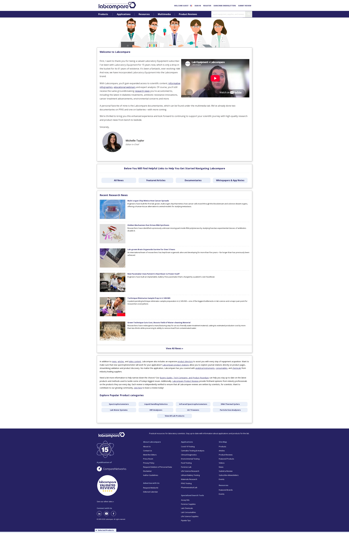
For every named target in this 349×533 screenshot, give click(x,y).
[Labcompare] (117, 5)
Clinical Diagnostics (189, 454)
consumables (221, 368)
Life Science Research (190, 471)
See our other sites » (105, 501)
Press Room (148, 459)
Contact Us (147, 450)
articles (121, 361)
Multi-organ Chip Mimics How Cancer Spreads (148, 200)
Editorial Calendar (150, 492)
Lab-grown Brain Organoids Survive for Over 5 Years (151, 249)
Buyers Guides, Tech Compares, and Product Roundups (184, 377)
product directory (185, 361)
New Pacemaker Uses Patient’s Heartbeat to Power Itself (153, 274)
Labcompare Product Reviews (185, 381)
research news (142, 90)
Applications (123, 14)
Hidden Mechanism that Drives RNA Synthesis (148, 225)
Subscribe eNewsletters (224, 6)
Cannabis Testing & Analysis (192, 450)
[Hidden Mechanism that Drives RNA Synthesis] (112, 242)
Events (221, 479)
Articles (222, 450)
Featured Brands (226, 490)
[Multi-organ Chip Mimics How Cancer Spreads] (112, 218)
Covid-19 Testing (188, 446)
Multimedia (164, 14)
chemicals (236, 368)
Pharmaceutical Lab (189, 487)
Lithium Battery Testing (190, 475)
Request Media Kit (150, 487)
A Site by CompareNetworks (118, 468)
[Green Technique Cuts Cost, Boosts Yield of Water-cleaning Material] (112, 340)
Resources (144, 14)
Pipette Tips (186, 520)
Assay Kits (185, 500)
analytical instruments (205, 368)
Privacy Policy (148, 463)
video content (135, 361)
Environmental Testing (190, 459)
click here (138, 387)
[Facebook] (114, 513)
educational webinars (125, 87)
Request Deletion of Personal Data (157, 467)
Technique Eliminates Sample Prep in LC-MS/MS (148, 298)
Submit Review (244, 6)
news (114, 361)
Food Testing (186, 463)
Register (207, 6)
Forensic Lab (186, 467)
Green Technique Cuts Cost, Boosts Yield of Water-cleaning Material (158, 322)
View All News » (174, 348)
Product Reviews (188, 14)
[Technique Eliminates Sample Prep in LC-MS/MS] (112, 315)
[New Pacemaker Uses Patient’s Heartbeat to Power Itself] (112, 291)
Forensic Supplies (188, 504)
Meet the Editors (150, 454)
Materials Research (189, 479)
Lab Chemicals (187, 508)
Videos (222, 463)
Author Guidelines (150, 475)
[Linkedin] (100, 513)
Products (103, 14)
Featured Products (226, 459)
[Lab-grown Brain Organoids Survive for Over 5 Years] (112, 267)
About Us (147, 446)
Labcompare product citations (175, 365)
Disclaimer (147, 471)
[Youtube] (107, 513)
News (221, 467)
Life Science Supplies (189, 516)
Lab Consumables (188, 512)
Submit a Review (225, 471)
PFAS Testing (186, 483)
